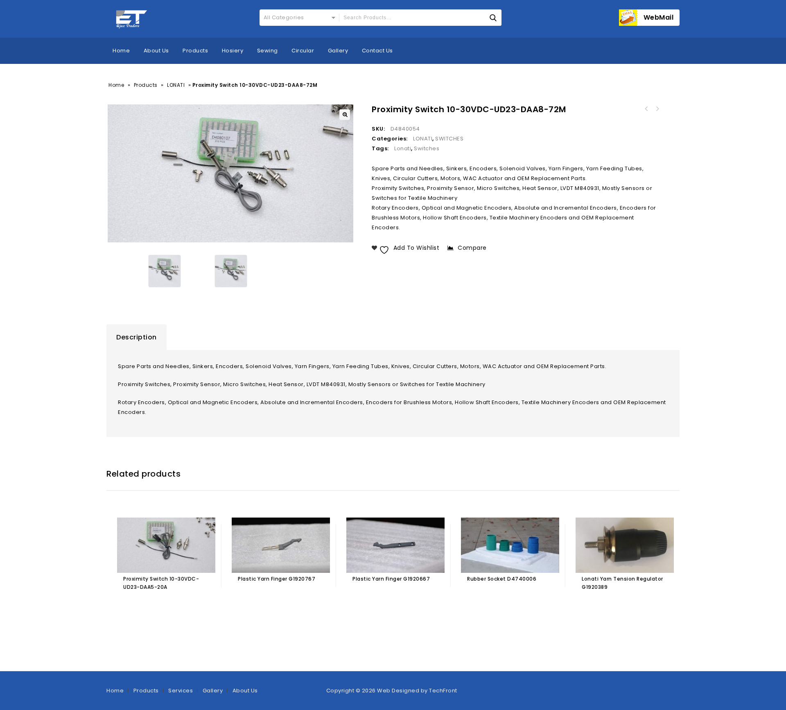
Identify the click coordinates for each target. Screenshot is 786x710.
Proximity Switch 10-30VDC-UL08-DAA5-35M (657, 108)
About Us (156, 50)
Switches (426, 148)
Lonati (402, 148)
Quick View (163, 604)
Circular (302, 50)
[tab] (136, 337)
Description (136, 337)
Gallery (338, 50)
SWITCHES (449, 138)
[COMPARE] (179, 604)
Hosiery (233, 50)
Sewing (267, 50)
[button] (344, 114)
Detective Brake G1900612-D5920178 (646, 108)
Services (180, 690)
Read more (131, 604)
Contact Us (377, 50)
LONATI (176, 84)
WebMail (659, 17)
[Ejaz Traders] (132, 18)
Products (195, 50)
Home (121, 50)
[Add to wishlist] (147, 604)
